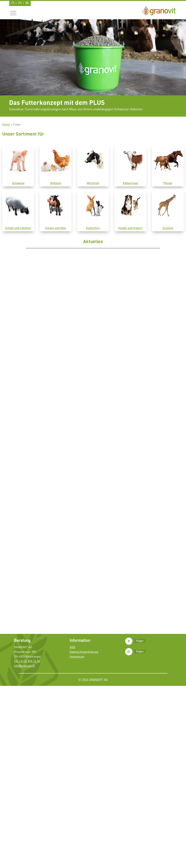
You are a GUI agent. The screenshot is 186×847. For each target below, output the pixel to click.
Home (6, 124)
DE (27, 3)
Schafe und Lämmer (18, 228)
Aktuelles (34, 359)
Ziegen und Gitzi (55, 228)
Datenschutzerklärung (84, 652)
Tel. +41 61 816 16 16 (27, 661)
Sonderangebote (48, 478)
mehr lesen (19, 368)
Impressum (77, 656)
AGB (72, 647)
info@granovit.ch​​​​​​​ (24, 665)
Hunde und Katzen (130, 228)
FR (12, 3)
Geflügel (55, 183)
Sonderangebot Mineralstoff (30, 598)
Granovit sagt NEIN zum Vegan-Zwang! (37, 353)
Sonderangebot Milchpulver (30, 472)
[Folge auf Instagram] (128, 651)
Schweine (18, 183)
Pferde (167, 183)
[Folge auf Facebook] (128, 641)
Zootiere (167, 228)
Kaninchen (93, 228)
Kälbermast (130, 183)
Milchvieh (93, 183)
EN (20, 3)
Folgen (139, 640)
